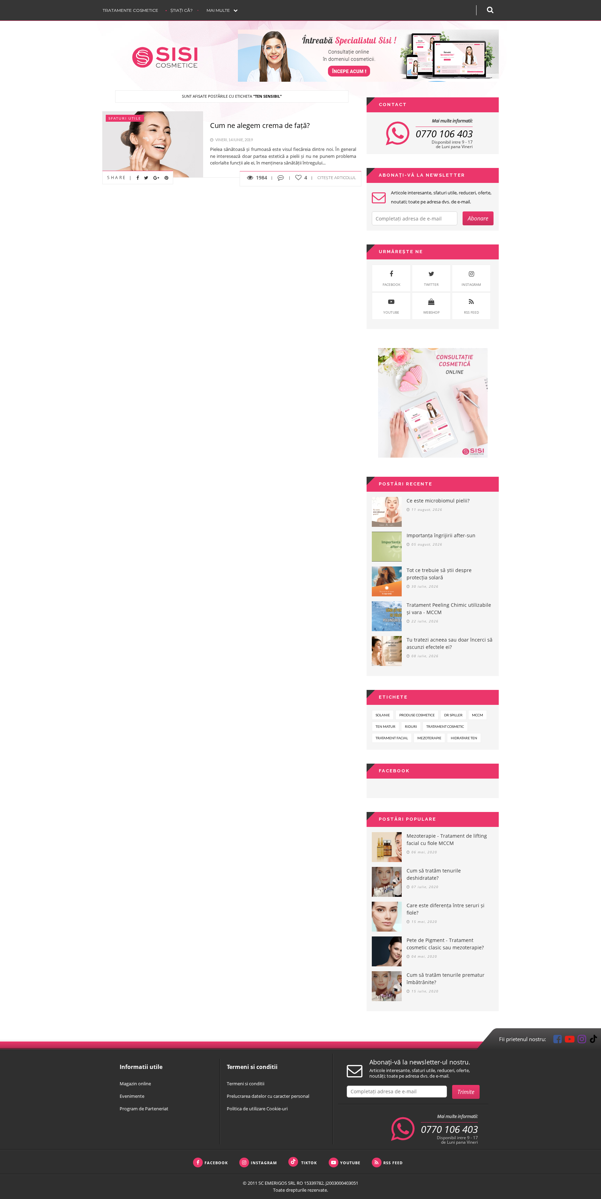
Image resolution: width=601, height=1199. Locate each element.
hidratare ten (464, 738)
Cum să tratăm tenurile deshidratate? (434, 874)
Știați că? (181, 10)
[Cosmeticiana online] (368, 56)
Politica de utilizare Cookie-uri (257, 1108)
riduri (411, 726)
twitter (431, 284)
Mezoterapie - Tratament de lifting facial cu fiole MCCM (447, 839)
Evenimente (132, 1096)
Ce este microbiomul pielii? (438, 500)
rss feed (471, 312)
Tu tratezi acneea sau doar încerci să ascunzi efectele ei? (449, 643)
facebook (391, 284)
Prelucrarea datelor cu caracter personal (268, 1096)
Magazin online (135, 1083)
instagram (471, 284)
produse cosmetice (417, 715)
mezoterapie (429, 738)
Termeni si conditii (245, 1083)
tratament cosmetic (445, 726)
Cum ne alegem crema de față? (260, 125)
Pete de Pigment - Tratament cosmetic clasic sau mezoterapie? (445, 944)
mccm (477, 715)
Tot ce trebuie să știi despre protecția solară (439, 574)
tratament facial (392, 738)
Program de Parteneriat (144, 1108)
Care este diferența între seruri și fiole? (445, 909)
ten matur (385, 726)
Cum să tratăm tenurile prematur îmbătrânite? (445, 978)
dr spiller (453, 715)
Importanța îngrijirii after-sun (441, 535)
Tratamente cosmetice (130, 10)
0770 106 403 (444, 133)
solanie (383, 715)
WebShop (431, 312)
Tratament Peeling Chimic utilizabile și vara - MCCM (449, 608)
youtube (391, 312)
